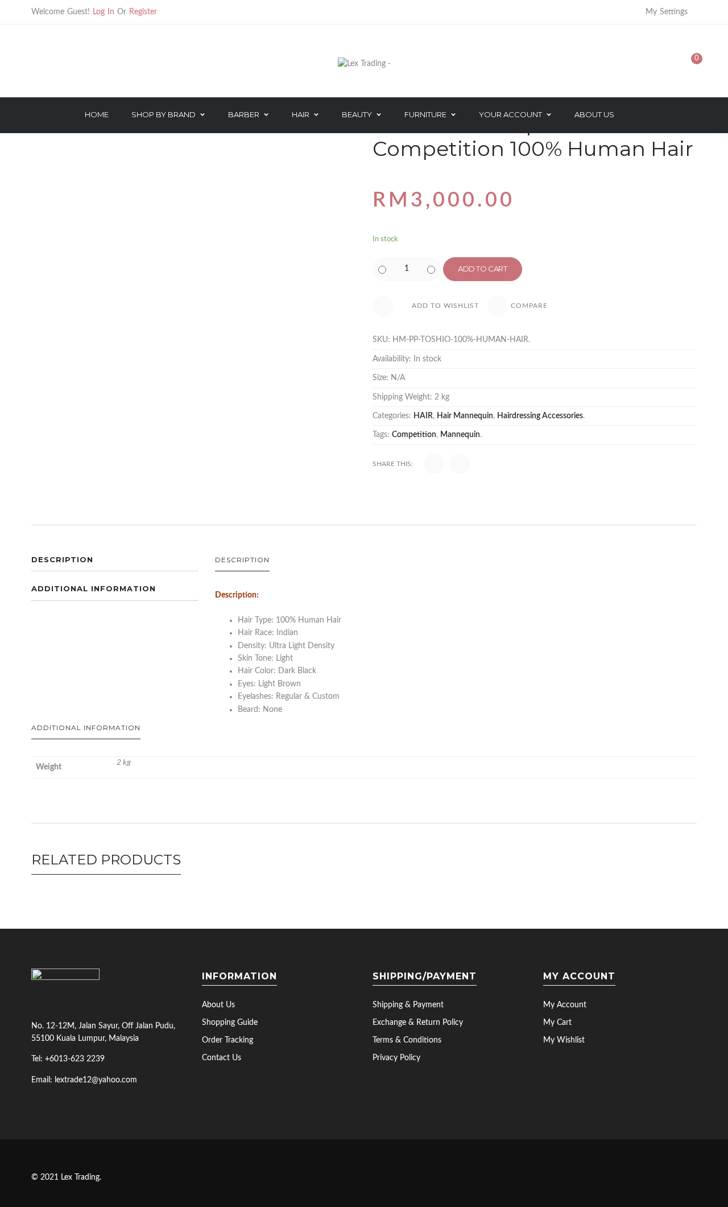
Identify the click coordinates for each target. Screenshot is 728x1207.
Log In (103, 12)
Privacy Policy (396, 1058)
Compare (529, 305)
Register (143, 12)
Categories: (392, 416)
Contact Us (221, 1058)
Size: (380, 378)
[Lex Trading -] (364, 64)
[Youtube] (71, 64)
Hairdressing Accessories (540, 416)
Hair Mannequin (465, 416)
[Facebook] (53, 64)
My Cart (557, 1023)
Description (62, 559)
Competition (414, 435)
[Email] (35, 64)
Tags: (381, 435)
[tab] (114, 563)
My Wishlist (564, 1040)
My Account (564, 1005)
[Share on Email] (459, 464)
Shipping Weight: (402, 397)
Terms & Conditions (407, 1040)
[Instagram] (89, 64)
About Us (218, 1005)
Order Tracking (227, 1040)
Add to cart (482, 268)
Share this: (393, 463)
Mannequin (460, 435)
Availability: (392, 359)
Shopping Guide (230, 1023)
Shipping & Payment (408, 1005)
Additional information (93, 588)
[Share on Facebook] (434, 464)
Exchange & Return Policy (418, 1023)
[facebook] (39, 1104)
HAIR (423, 416)
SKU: (381, 340)
